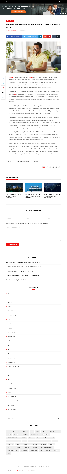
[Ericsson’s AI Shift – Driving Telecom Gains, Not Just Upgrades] (33, 187)
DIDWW (23, 437)
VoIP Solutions (12, 409)
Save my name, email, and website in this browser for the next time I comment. (27, 223)
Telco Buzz (10, 20)
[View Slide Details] (33, 9)
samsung (35, 444)
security (51, 444)
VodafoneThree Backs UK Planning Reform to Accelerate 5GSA (23, 266)
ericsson (10, 161)
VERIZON (48, 450)
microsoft (32, 441)
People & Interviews (13, 366)
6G (18, 431)
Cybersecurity (34, 434)
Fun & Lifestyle (12, 323)
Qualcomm (26, 444)
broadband (51, 431)
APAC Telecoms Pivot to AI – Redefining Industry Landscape (52, 196)
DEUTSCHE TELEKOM (13, 437)
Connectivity (25, 434)
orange (18, 444)
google (44, 437)
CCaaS (9, 306)
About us (32, 466)
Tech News (11, 379)
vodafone (56, 450)
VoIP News (11, 405)
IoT (9, 341)
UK (41, 450)
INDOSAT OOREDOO (23, 161)
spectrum (10, 447)
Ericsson (30, 77)
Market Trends (12, 353)
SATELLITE (43, 444)
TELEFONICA (33, 450)
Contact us (46, 466)
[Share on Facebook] (3, 78)
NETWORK (40, 441)
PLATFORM (36, 161)
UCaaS (9, 392)
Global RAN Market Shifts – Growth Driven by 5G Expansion (14, 196)
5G (15, 94)
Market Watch (11, 358)
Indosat (11, 77)
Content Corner (12, 315)
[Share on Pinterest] (56, 167)
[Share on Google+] (53, 167)
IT (8, 345)
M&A (9, 349)
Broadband (11, 302)
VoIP (9, 453)
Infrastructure (11, 336)
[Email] (58, 36)
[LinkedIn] (40, 36)
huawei (52, 437)
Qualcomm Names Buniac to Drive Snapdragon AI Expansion (22, 275)
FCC (38, 437)
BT (58, 431)
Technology (26, 447)
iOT (19, 441)
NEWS (48, 441)
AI (8, 298)
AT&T (44, 431)
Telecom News (12, 388)
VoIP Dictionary (12, 396)
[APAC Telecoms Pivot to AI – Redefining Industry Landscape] (52, 187)
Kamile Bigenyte (12, 30)
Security (10, 371)
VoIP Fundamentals (13, 401)
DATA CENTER (45, 434)
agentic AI (25, 431)
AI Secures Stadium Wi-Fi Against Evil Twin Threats (20, 271)
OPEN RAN (10, 444)
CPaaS (9, 319)
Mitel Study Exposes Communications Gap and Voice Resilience (23, 262)
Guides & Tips (11, 332)
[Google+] (45, 36)
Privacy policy (38, 466)
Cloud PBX (10, 311)
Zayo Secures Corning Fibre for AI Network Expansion (20, 280)
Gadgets (10, 328)
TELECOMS (11, 165)
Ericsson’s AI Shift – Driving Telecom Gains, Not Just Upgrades (33, 196)
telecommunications (13, 450)
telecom (35, 447)
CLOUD (16, 434)
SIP (9, 375)
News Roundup (12, 362)
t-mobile (18, 447)
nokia (55, 441)
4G (8, 431)
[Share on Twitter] (3, 83)
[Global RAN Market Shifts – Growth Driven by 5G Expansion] (14, 187)
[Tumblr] (54, 36)
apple (37, 431)
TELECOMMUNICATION (46, 447)
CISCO (9, 434)
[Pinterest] (49, 36)
